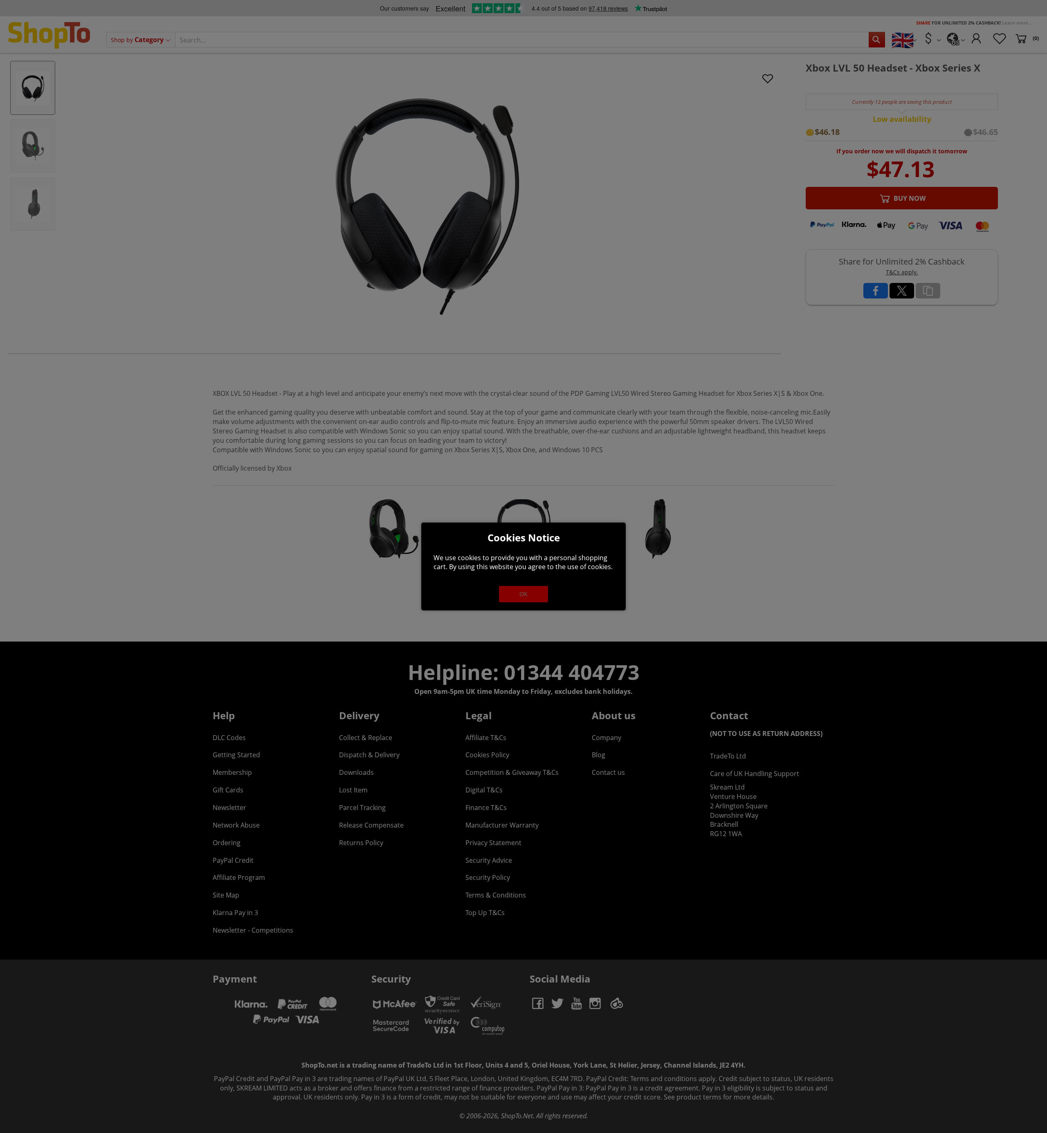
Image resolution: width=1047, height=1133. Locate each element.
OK (523, 594)
